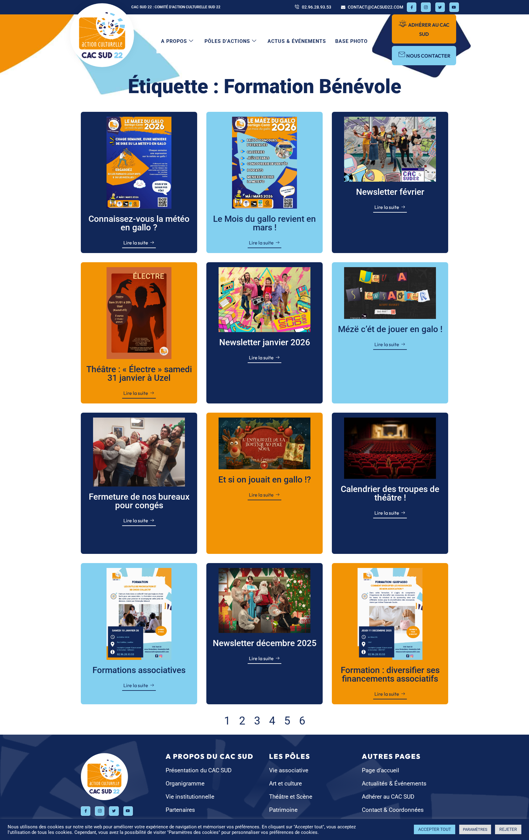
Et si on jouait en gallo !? (264, 480)
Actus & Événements (297, 41)
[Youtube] (454, 7)
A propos (174, 41)
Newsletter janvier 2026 (264, 342)
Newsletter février (390, 192)
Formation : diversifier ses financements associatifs (390, 674)
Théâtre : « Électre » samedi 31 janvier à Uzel (139, 373)
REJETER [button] (508, 829)
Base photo (351, 41)
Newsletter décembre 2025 (265, 643)
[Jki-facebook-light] (411, 7)
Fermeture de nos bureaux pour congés (139, 501)
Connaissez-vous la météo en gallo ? (138, 223)
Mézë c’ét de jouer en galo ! (390, 329)
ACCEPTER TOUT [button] (434, 829)
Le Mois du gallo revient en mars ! (264, 223)
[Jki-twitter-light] (440, 7)
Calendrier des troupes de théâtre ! (390, 493)
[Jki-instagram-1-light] (425, 7)
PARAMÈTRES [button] (475, 829)
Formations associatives (139, 670)
